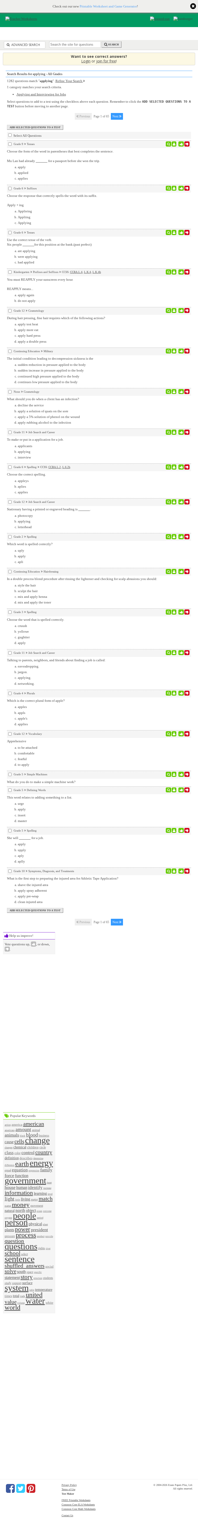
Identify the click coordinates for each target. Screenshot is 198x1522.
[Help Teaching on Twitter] (20, 1488)
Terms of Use (68, 1489)
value (10, 1302)
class (9, 1152)
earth (22, 1163)
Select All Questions (27, 136)
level (50, 1194)
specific (38, 1272)
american (33, 1124)
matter (8, 1205)
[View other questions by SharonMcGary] (174, 612)
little (17, 1199)
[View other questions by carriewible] (174, 652)
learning (40, 1193)
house (10, 1187)
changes (9, 1147)
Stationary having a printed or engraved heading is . (49, 509)
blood (32, 1135)
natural (10, 1211)
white (49, 1302)
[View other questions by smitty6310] (174, 774)
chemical (19, 1147)
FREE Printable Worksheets (76, 1500)
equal (8, 1170)
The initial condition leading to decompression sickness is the (50, 358)
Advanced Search (25, 45)
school (12, 1253)
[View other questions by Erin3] (174, 871)
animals (12, 1135)
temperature (43, 1289)
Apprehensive (16, 741)
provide (49, 1236)
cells (19, 1141)
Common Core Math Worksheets (79, 1509)
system (17, 1288)
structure (38, 1278)
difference (9, 1165)
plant (45, 1224)
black (22, 1135)
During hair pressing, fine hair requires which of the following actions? (56, 318)
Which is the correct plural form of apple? (36, 701)
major (34, 1199)
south (21, 1271)
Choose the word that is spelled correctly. (35, 620)
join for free (106, 61)
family (46, 1169)
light (9, 1199)
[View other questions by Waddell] (174, 351)
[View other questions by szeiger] (174, 272)
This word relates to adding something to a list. (39, 797)
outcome (47, 1211)
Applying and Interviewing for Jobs (41, 94)
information (19, 1192)
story (27, 1277)
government (25, 1180)
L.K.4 (87, 271)
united (34, 1295)
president (39, 1229)
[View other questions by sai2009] (174, 733)
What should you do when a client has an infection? (43, 399)
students (48, 1278)
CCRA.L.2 (54, 467)
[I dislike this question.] (187, 144)
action (8, 1124)
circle (42, 1147)
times (8, 1296)
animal (36, 1130)
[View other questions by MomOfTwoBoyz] (174, 432)
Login (85, 61)
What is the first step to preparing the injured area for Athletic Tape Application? (62, 878)
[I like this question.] (181, 144)
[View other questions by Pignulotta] (174, 790)
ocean (39, 1211)
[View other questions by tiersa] (174, 536)
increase (47, 1188)
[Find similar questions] (168, 144)
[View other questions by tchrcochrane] (174, 830)
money (21, 1204)
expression (34, 1170)
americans (10, 1130)
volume (21, 1303)
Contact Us (67, 1515)
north (20, 1210)
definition (12, 1158)
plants (9, 1230)
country (43, 1152)
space (30, 1272)
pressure (10, 1236)
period (40, 1217)
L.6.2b (66, 467)
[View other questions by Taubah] (174, 188)
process (26, 1235)
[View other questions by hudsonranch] (174, 144)
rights (41, 1248)
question (14, 1241)
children (33, 1147)
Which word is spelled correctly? (30, 544)
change (37, 1140)
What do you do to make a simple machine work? (41, 782)
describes (26, 1158)
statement (12, 1277)
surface (27, 1283)
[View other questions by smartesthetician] (174, 391)
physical (35, 1224)
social (49, 1266)
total (16, 1296)
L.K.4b (97, 271)
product (41, 1236)
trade (22, 1296)
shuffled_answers (25, 1265)
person (16, 1222)
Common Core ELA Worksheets (78, 1504)
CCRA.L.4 (76, 271)
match (46, 1198)
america (17, 1124)
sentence (20, 1259)
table (31, 1290)
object (31, 1210)
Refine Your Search (69, 81)
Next (115, 116)
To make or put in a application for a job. (35, 439)
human (21, 1187)
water (35, 1301)
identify (35, 1187)
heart (49, 1182)
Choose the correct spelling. (26, 474)
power (22, 1229)
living (25, 1199)
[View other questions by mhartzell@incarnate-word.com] (174, 232)
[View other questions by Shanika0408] (174, 310)
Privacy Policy (69, 1485)
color (17, 1153)
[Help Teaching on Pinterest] (31, 1488)
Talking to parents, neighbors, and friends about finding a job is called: (56, 660)
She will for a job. (25, 838)
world (12, 1307)
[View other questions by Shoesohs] (174, 467)
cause (9, 1142)
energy (41, 1163)
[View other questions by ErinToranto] (174, 693)
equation (20, 1169)
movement (36, 1205)
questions (21, 1246)
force (9, 1175)
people (24, 1215)
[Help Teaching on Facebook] (10, 1488)
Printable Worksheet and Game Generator (108, 6)
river (48, 1248)
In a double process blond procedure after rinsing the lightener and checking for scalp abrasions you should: (82, 579)
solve (10, 1271)
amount (23, 1129)
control (28, 1152)
